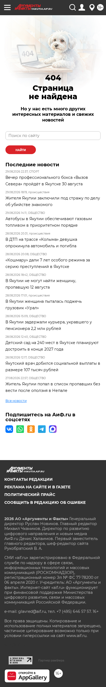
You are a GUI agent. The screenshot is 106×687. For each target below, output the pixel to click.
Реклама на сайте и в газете (37, 487)
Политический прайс (29, 494)
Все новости (16, 401)
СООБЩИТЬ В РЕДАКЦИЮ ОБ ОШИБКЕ (45, 502)
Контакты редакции (28, 479)
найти (20, 150)
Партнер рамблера (51, 660)
